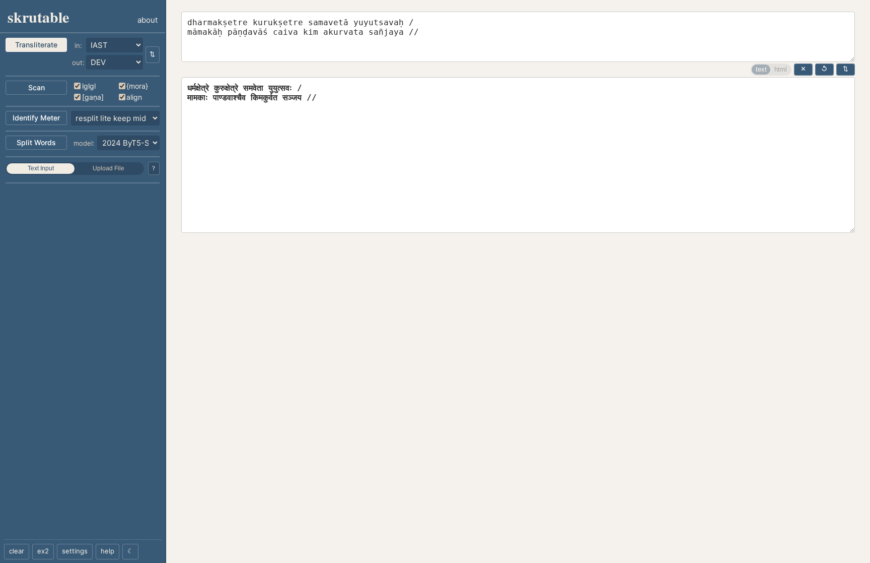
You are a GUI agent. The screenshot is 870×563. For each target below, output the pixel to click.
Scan (36, 87)
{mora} (137, 86)
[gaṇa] (93, 97)
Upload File (108, 168)
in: (78, 45)
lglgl (89, 86)
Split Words (36, 142)
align (134, 97)
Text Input (41, 168)
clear (16, 551)
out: (78, 62)
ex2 (43, 551)
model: (84, 143)
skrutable (38, 17)
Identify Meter (36, 117)
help (107, 551)
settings (75, 551)
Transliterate (36, 44)
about (147, 20)
